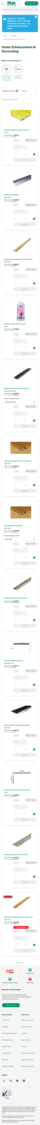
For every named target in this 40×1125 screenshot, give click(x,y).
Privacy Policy (6, 1053)
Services (24, 1033)
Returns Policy (6, 1046)
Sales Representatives (9, 1033)
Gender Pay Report (27, 1066)
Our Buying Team (7, 1040)
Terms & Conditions (27, 1053)
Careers (23, 1046)
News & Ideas (25, 1040)
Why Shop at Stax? (27, 1020)
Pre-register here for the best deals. (19, 25)
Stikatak (14, 36)
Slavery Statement (27, 1060)
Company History (26, 1027)
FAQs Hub (5, 1060)
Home (5, 36)
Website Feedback (8, 1066)
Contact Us (5, 1020)
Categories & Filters (8, 91)
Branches (5, 1027)
